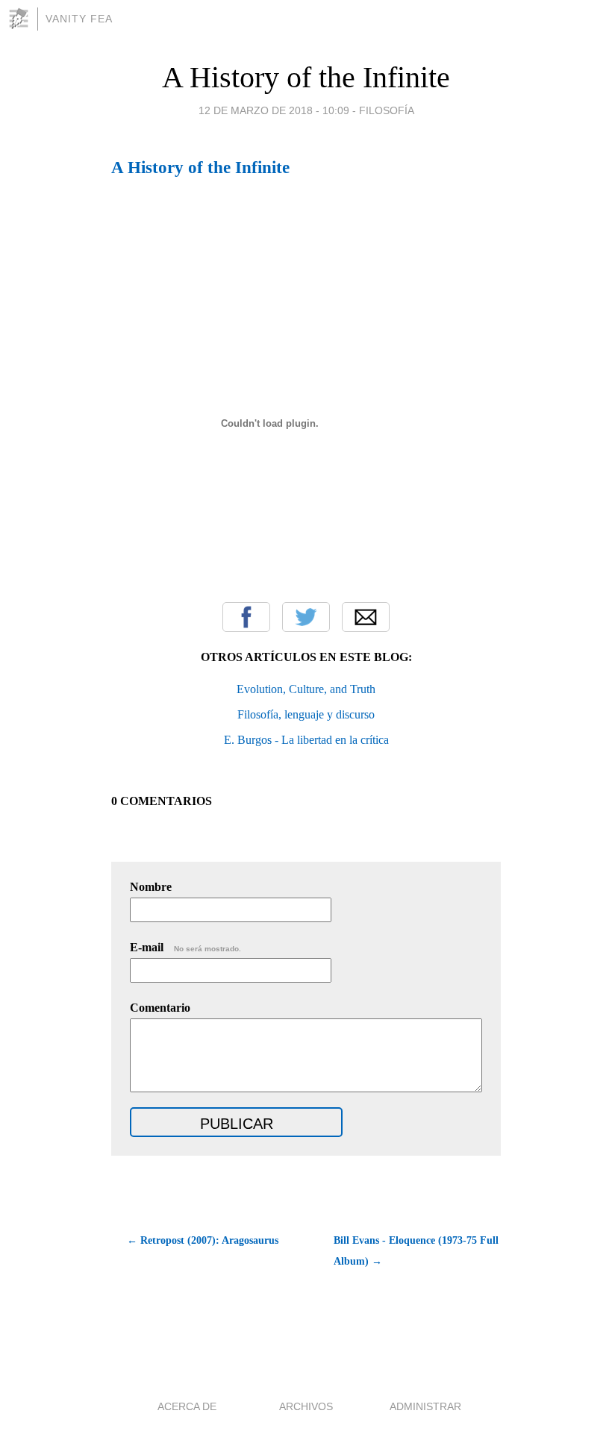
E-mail (185, 947)
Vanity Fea (79, 19)
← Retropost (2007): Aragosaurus (202, 1240)
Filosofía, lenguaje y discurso (306, 714)
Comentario (160, 1007)
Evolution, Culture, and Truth (306, 689)
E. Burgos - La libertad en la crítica (306, 739)
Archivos (306, 1406)
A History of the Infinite (306, 77)
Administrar (425, 1406)
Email (366, 617)
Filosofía (386, 110)
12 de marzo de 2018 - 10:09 (274, 110)
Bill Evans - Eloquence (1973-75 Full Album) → (416, 1251)
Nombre (151, 886)
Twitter (306, 617)
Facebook (246, 617)
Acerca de (186, 1406)
